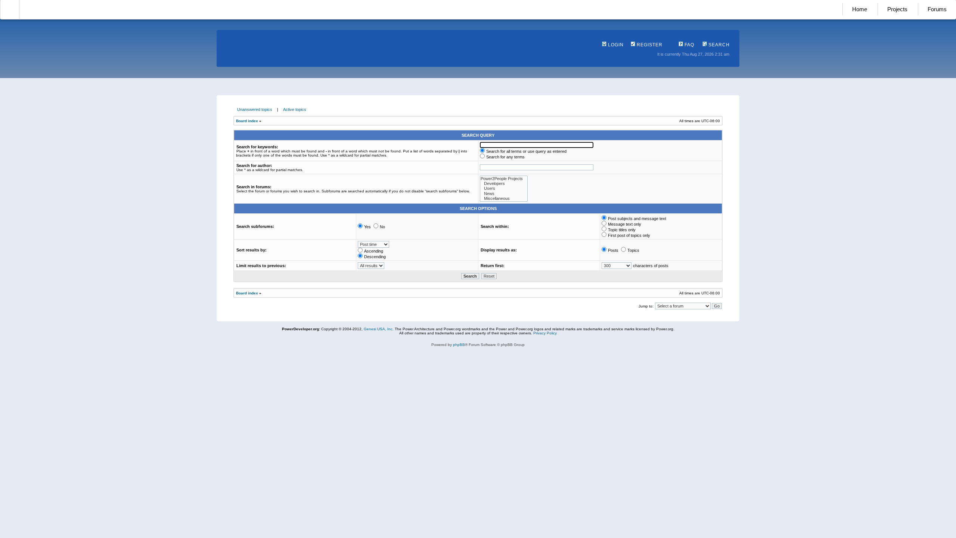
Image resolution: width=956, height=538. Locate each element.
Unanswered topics (254, 109)
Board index (247, 121)
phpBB (459, 345)
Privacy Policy (545, 333)
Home (859, 9)
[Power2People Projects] (504, 178)
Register (648, 44)
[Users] (504, 188)
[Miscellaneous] (504, 198)
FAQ (688, 44)
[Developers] (504, 183)
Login (615, 44)
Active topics (294, 109)
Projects (897, 9)
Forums (937, 9)
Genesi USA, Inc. (379, 329)
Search (718, 44)
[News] (504, 193)
